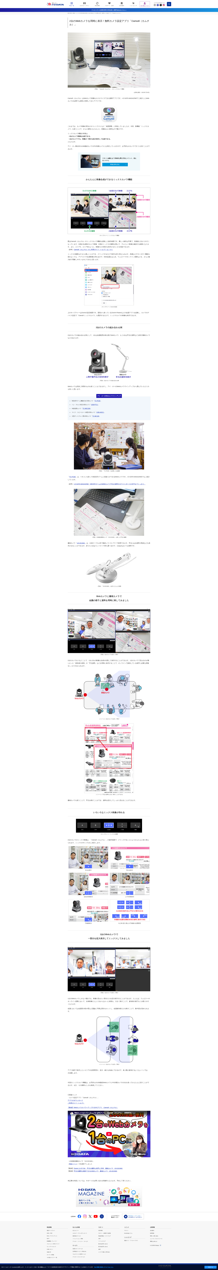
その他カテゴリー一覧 (52, 1257)
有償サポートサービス (78, 1248)
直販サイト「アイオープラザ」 (131, 1240)
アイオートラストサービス (79, 1256)
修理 (99, 1249)
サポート (100, 1227)
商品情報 (49, 1227)
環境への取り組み (154, 1236)
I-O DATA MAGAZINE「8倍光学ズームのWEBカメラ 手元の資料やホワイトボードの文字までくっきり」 (110, 484)
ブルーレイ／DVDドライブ (53, 1243)
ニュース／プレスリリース (156, 1238)
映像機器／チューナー (52, 1241)
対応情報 (100, 1230)
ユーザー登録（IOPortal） (104, 1252)
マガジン (126, 1230)
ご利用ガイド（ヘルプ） (76, 1103)
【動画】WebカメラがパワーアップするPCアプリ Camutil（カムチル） (93, 1107)
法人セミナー (76, 1230)
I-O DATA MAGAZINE (83, 13)
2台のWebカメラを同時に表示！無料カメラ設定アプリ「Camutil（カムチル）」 (105, 13)
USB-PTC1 (94, 404)
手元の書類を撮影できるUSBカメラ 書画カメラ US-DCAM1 (95, 1171)
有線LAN (49, 1252)
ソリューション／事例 (78, 1238)
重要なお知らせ (153, 1241)
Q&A (99, 1238)
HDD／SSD (49, 1233)
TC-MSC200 (86, 408)
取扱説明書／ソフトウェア (104, 1236)
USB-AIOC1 (100, 412)
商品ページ (73, 1164)
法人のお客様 (76, 1227)
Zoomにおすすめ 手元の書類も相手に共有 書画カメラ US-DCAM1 (98, 1168)
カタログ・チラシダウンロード (80, 1233)
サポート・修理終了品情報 (104, 1233)
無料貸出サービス (77, 1236)
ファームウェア (102, 1241)
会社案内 (152, 1230)
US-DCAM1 (81, 543)
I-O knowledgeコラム (160, 2)
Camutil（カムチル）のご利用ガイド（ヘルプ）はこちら (93, 249)
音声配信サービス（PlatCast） (80, 1251)
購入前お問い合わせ (103, 1243)
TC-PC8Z (97, 401)
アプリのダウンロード (75, 1100)
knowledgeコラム (128, 1233)
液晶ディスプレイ (51, 1230)
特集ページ (75, 13)
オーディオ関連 (50, 1254)
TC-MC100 (95, 416)
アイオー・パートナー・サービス (80, 1241)
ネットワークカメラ (51, 1246)
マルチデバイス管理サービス (79, 1254)
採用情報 (152, 1233)
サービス (75, 1245)
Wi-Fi (48, 1238)
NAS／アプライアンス (52, 1236)
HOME (70, 13)
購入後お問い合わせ (103, 1246)
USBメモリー (50, 1249)
